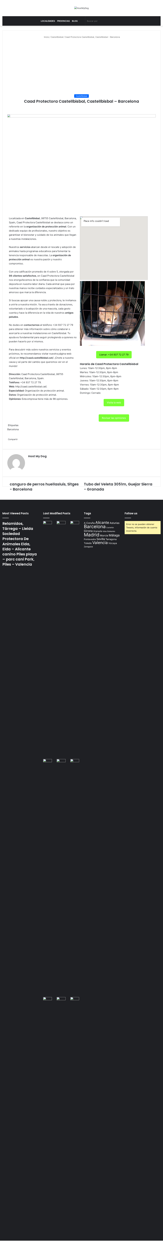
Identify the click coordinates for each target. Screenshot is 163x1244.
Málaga (114, 535)
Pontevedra (90, 539)
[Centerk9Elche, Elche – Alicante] (61, 640)
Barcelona (13, 429)
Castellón (110, 528)
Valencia (100, 542)
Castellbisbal (57, 37)
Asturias (114, 522)
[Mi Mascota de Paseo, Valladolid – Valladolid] (47, 640)
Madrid (91, 534)
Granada (97, 531)
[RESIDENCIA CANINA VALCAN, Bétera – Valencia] (61, 878)
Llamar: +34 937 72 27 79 (113, 354)
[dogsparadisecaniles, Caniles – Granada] (47, 999)
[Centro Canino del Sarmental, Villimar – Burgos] (61, 1116)
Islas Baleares (109, 531)
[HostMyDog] (81, 8)
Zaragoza (88, 546)
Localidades (48, 21)
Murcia (104, 535)
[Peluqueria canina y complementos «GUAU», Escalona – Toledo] (74, 878)
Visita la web (114, 402)
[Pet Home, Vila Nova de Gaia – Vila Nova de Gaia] (74, 1116)
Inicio (46, 37)
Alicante (102, 522)
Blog (75, 21)
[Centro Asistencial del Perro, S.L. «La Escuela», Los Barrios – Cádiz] (47, 878)
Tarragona (111, 539)
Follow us (131, 513)
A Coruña (89, 522)
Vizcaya (112, 543)
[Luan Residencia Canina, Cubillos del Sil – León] (74, 640)
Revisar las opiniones (114, 417)
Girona (88, 531)
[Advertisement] (81, 64)
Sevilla (100, 539)
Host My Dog (37, 456)
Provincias (63, 21)
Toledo (88, 543)
